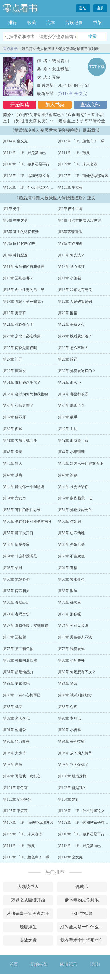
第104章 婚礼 (68, 799)
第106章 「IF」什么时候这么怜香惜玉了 (35, 187)
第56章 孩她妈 (69, 521)
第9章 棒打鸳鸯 (15, 255)
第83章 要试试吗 (16, 683)
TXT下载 (97, 66)
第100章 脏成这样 (72, 776)
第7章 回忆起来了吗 (19, 243)
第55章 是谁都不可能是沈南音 (27, 521)
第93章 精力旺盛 (16, 741)
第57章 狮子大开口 (18, 533)
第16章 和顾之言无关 (75, 290)
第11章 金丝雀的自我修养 (23, 267)
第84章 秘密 (67, 683)
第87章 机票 (12, 707)
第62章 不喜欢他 (71, 556)
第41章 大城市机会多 (20, 440)
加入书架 (55, 104)
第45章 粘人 (12, 463)
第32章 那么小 (69, 382)
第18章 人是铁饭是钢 (75, 301)
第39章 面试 (12, 429)
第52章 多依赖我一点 (75, 498)
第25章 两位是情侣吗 (20, 348)
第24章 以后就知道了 (75, 336)
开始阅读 (20, 104)
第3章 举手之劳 (15, 220)
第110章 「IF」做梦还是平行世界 (30, 164)
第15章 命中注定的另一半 (23, 290)
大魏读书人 (28, 886)
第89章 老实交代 (16, 718)
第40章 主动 (67, 429)
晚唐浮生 (28, 927)
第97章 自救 (12, 764)
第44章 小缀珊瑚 (71, 452)
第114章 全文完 (72, 93)
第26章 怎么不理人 (73, 348)
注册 (100, 8)
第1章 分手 (11, 209)
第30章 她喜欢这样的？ (77, 371)
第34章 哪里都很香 (73, 394)
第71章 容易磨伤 (16, 614)
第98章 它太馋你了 (73, 764)
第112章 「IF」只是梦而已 (24, 153)
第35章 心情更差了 (18, 405)
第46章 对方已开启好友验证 (80, 463)
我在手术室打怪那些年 (82, 940)
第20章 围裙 (67, 313)
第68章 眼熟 (67, 591)
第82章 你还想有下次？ (77, 672)
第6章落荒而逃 (70, 232)
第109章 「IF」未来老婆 (77, 164)
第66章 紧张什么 (71, 579)
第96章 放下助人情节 (75, 753)
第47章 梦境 (12, 475)
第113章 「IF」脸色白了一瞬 (81, 141)
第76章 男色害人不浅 (75, 637)
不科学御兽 (82, 913)
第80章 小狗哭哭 (71, 660)
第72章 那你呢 (69, 614)
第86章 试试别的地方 (75, 695)
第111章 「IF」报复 (74, 153)
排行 (12, 22)
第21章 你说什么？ (18, 324)
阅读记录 (73, 22)
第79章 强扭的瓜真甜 (20, 660)
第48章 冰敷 (67, 475)
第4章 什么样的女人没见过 (79, 220)
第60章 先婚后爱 (71, 544)
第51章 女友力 (14, 498)
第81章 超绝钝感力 (18, 672)
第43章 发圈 (12, 452)
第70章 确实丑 (69, 602)
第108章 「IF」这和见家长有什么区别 (33, 176)
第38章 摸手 (67, 417)
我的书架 (39, 964)
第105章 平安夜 (70, 187)
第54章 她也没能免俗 (75, 510)
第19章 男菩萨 (14, 313)
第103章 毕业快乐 (17, 799)
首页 (13, 964)
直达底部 (90, 104)
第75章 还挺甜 (14, 637)
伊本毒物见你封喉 (82, 900)
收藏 (32, 22)
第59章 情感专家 (16, 544)
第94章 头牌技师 (71, 741)
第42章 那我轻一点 (73, 440)
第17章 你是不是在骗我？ (23, 301)
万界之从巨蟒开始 (28, 900)
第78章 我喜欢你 (71, 649)
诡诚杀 (81, 886)
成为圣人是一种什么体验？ (83, 927)
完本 (50, 22)
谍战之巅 (28, 940)
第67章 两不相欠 (16, 591)
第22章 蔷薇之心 (71, 324)
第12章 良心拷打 (71, 267)
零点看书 (20, 8)
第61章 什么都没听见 (20, 556)
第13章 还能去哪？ (18, 278)
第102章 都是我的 (72, 788)
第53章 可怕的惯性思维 (22, 510)
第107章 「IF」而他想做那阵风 (83, 176)
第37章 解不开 (14, 417)
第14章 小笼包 (69, 278)
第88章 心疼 (67, 707)
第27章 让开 (12, 359)
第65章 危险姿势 (16, 579)
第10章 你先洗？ (71, 255)
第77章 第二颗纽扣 (18, 649)
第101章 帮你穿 (15, 788)
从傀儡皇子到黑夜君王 (28, 913)
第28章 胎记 (67, 359)
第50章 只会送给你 (73, 487)
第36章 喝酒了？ (71, 405)
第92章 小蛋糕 (69, 730)
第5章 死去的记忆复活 (21, 232)
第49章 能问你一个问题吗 (23, 487)
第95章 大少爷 (14, 753)
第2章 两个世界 (70, 209)
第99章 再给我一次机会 (22, 776)
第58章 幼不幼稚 (71, 533)
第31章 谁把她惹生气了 (22, 382)
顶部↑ (95, 964)
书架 (97, 22)
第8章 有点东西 (70, 243)
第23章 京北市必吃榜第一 (23, 336)
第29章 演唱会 (14, 371)
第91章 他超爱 (14, 730)
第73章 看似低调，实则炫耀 (25, 626)
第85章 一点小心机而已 (22, 695)
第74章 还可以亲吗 (73, 626)
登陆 (83, 8)
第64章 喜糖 (67, 568)
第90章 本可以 (69, 718)
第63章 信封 (12, 568)
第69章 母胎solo (15, 602)
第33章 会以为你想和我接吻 (25, 394)
